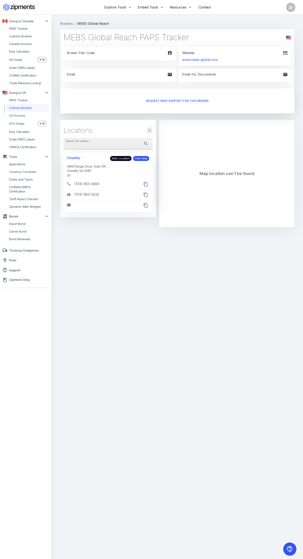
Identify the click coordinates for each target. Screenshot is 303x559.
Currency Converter (22, 172)
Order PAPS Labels (22, 139)
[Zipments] (19, 7)
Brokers (66, 23)
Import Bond (17, 224)
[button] (141, 158)
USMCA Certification (22, 147)
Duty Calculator (19, 51)
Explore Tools (115, 7)
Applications (17, 164)
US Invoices (17, 115)
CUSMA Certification (22, 75)
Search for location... (78, 140)
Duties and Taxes (21, 179)
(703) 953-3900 (86, 184)
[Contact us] (289, 549)
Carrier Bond (17, 231)
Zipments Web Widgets (25, 206)
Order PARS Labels (22, 68)
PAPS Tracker (18, 100)
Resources (178, 7)
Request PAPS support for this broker (177, 101)
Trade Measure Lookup (25, 83)
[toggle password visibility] (146, 143)
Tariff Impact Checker (23, 199)
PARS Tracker (18, 28)
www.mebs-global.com (200, 60)
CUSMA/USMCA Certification (20, 189)
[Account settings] (290, 7)
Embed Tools (148, 7)
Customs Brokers (20, 36)
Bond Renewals (19, 239)
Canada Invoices (20, 44)
